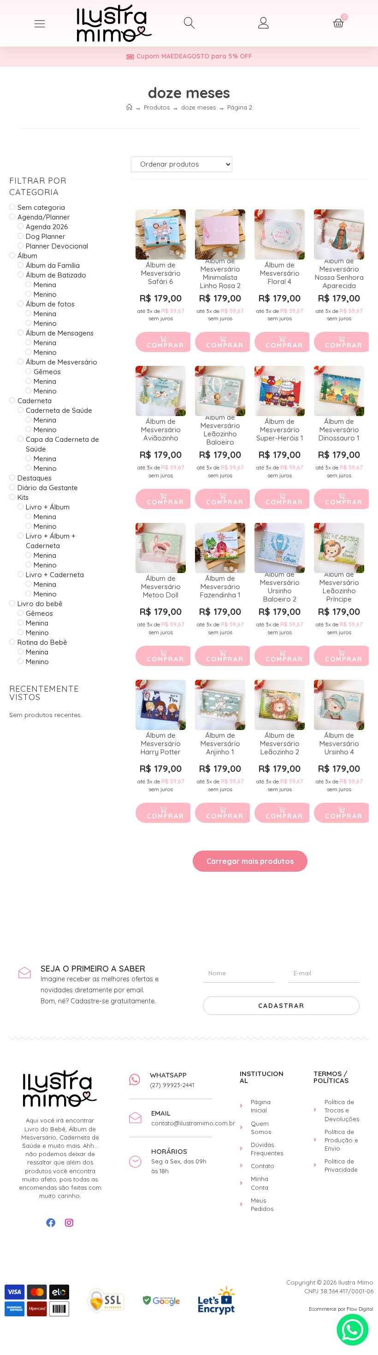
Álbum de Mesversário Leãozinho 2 (280, 743)
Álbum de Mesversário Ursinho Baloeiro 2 (280, 586)
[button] (40, 23)
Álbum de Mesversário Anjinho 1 (220, 743)
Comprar (165, 345)
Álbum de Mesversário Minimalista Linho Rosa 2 (220, 273)
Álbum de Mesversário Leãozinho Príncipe (339, 586)
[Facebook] (50, 1223)
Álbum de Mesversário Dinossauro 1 (339, 429)
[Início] (129, 107)
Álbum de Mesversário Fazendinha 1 (220, 586)
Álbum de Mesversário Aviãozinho (161, 429)
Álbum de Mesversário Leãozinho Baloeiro (220, 429)
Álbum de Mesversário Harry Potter (161, 743)
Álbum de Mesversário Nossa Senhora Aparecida (339, 273)
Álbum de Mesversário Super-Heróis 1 (279, 429)
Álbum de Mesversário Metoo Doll (161, 586)
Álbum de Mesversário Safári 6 (161, 273)
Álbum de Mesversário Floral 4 (280, 273)
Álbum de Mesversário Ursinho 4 (339, 743)
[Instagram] (69, 1223)
